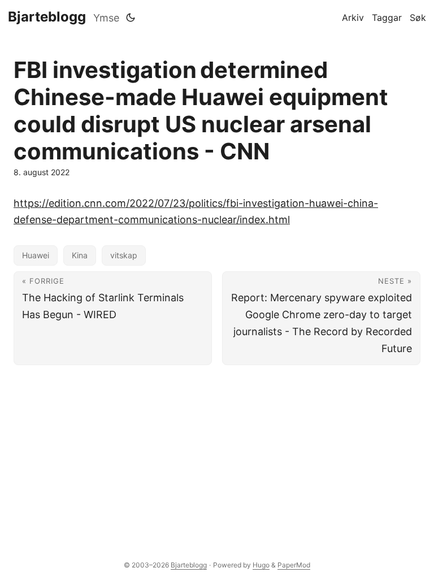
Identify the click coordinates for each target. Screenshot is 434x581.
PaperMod (293, 565)
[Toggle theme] (130, 17)
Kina (80, 255)
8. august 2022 (42, 172)
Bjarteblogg (47, 16)
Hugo (261, 565)
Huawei (35, 255)
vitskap (123, 255)
